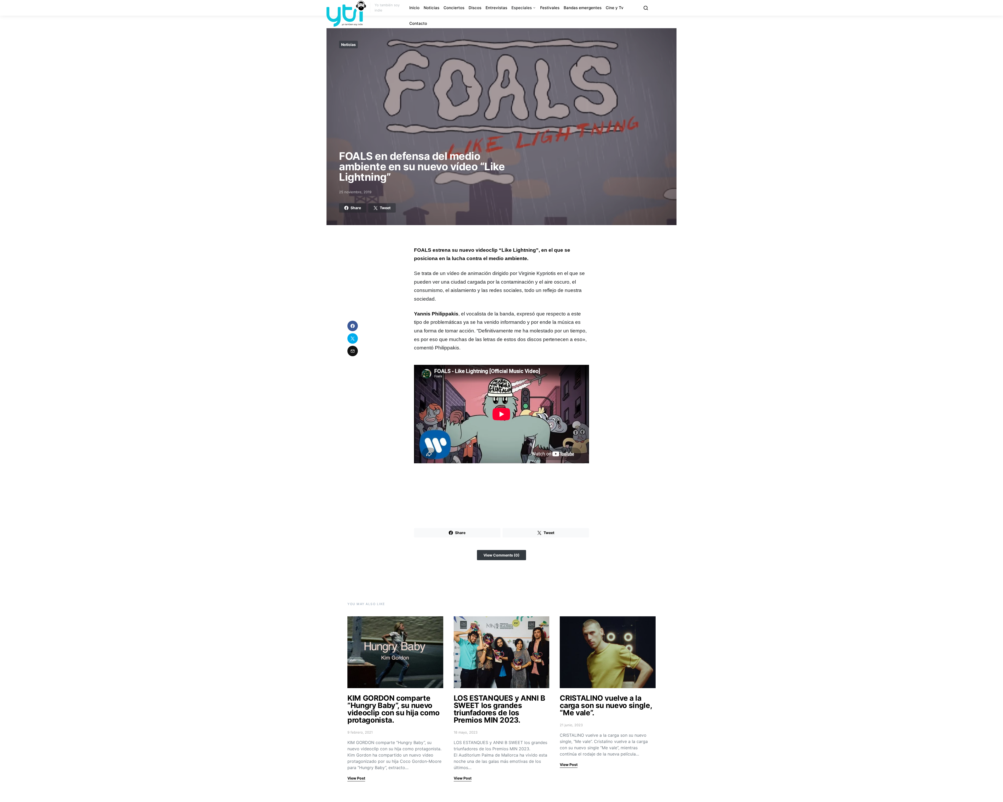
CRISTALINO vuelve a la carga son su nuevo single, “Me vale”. (606, 705)
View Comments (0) (501, 555)
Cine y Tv (614, 7)
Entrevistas (496, 7)
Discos (475, 7)
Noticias (431, 7)
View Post (356, 778)
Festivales (549, 7)
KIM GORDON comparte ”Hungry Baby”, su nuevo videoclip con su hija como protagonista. (393, 709)
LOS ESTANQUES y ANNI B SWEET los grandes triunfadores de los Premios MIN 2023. (499, 709)
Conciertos (454, 7)
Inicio (414, 7)
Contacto (418, 23)
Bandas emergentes (583, 7)
